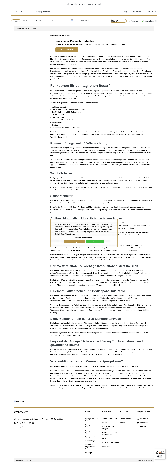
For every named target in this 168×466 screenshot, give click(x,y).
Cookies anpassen (75, 242)
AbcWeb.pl (148, 460)
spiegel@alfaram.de (22, 427)
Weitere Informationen (84, 237)
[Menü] (164, 450)
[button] (133, 20)
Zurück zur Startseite (66, 49)
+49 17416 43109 (27, 423)
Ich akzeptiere (94, 242)
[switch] (159, 456)
